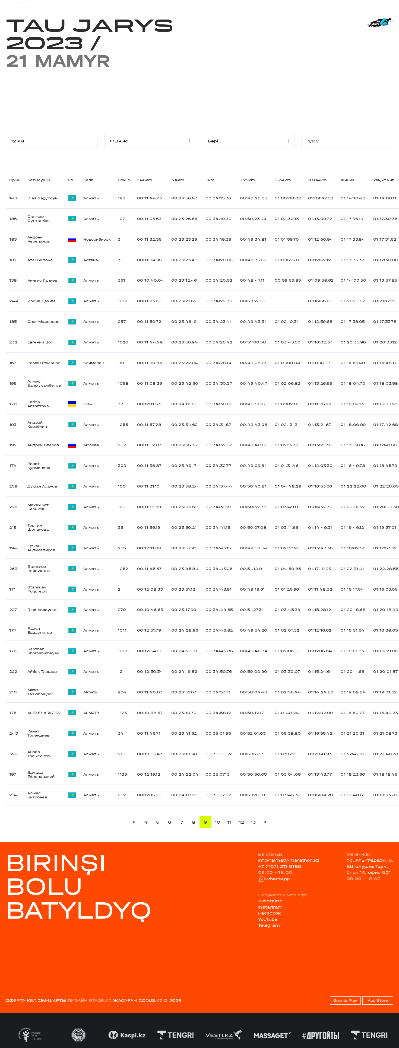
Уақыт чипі (384, 180)
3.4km (177, 180)
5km (209, 180)
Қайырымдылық (169, 5)
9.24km (283, 180)
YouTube (267, 919)
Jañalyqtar (206, 5)
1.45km (144, 180)
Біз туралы (269, 5)
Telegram (269, 925)
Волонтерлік (237, 5)
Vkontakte (270, 901)
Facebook (269, 913)
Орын (14, 180)
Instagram (270, 907)
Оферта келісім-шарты (36, 1000)
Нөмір (124, 180)
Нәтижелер (133, 5)
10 (217, 822)
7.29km (247, 180)
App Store (378, 1000)
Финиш (348, 180)
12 (241, 822)
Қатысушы (38, 180)
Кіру (388, 5)
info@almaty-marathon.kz (288, 860)
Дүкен (342, 5)
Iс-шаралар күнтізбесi (90, 5)
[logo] (25, 5)
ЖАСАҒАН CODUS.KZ (137, 1000)
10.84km (317, 180)
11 (229, 822)
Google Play (345, 1000)
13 (253, 822)
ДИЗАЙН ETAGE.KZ (89, 1000)
